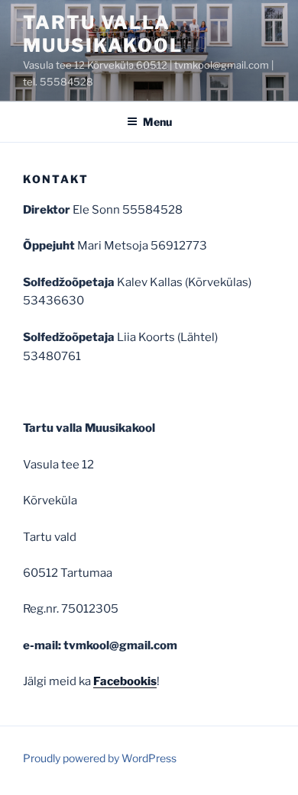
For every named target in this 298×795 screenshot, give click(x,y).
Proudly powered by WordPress (100, 758)
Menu (157, 121)
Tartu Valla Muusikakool (103, 33)
